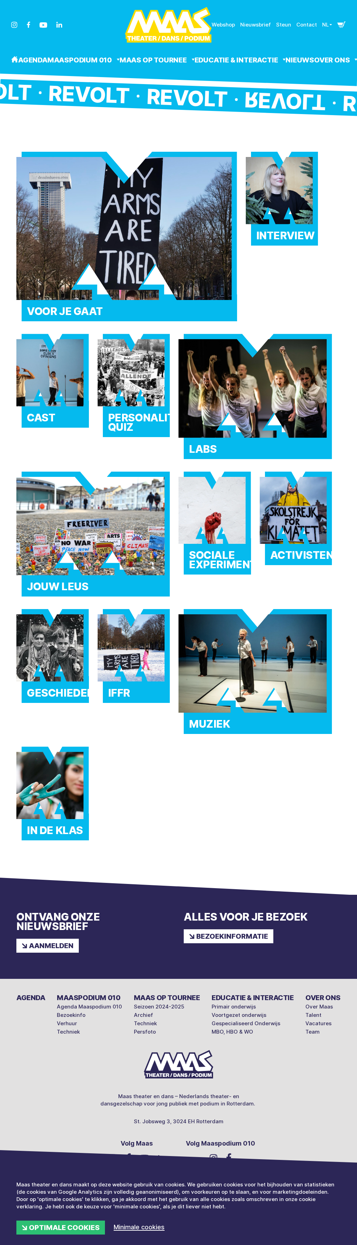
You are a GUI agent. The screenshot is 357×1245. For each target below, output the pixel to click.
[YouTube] (43, 25)
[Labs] (255, 402)
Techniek (68, 1031)
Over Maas (319, 1006)
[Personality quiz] (134, 391)
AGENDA (32, 60)
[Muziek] (255, 677)
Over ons (323, 997)
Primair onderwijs (234, 1006)
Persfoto (145, 1031)
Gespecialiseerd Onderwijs (246, 1023)
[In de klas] (52, 799)
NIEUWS (300, 60)
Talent (313, 1015)
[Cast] (52, 386)
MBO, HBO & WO (232, 1031)
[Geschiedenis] (52, 661)
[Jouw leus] (93, 539)
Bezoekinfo (71, 1015)
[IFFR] (134, 661)
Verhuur (67, 1023)
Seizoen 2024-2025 (159, 1006)
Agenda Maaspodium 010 (89, 1006)
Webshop (223, 24)
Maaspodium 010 (80, 60)
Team (312, 1031)
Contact (306, 24)
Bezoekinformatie (232, 936)
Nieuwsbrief (255, 24)
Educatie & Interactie (237, 60)
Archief (143, 1015)
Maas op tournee (154, 60)
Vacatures (318, 1023)
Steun (283, 24)
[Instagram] (14, 25)
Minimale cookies (139, 1227)
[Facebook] (28, 25)
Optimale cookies (64, 1227)
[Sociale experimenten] (214, 529)
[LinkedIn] (59, 25)
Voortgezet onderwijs (239, 1015)
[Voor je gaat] (126, 242)
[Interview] (282, 204)
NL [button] (325, 24)
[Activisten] (296, 524)
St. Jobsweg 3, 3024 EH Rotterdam (178, 1121)
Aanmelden (51, 946)
